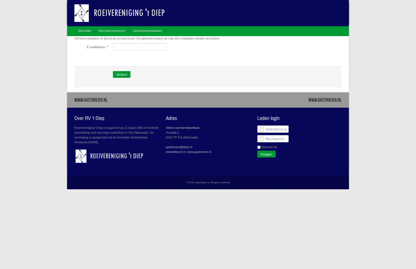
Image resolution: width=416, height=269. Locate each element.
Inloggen (266, 154)
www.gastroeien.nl (199, 152)
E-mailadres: (97, 47)
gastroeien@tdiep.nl (179, 147)
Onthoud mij (269, 147)
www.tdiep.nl (174, 152)
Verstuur (121, 74)
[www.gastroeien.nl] (91, 99)
